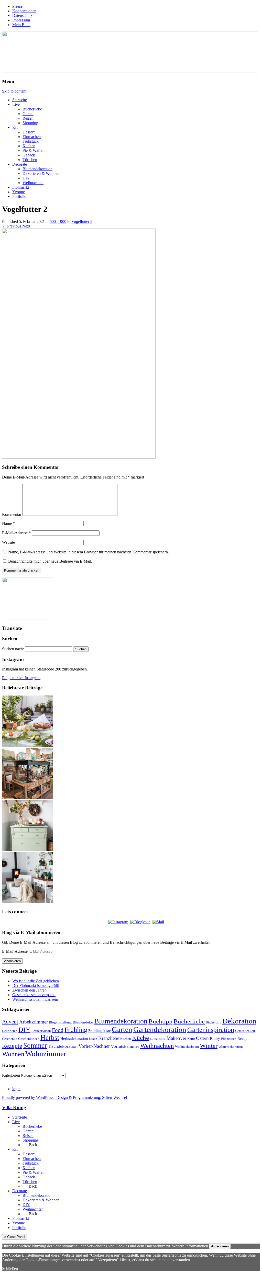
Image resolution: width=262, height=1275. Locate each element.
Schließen (10, 1268)
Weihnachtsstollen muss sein (35, 999)
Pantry (215, 1039)
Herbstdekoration (74, 1039)
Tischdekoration (63, 1046)
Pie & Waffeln (34, 150)
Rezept (242, 1039)
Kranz (93, 1039)
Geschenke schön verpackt (34, 995)
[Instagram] (118, 922)
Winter (208, 1045)
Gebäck (29, 155)
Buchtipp (160, 1021)
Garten (28, 113)
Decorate (19, 164)
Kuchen (29, 146)
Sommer (35, 1045)
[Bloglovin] (140, 922)
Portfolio (19, 196)
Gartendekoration (159, 1029)
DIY (26, 178)
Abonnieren (12, 961)
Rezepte (12, 1045)
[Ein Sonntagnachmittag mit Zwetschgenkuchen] (27, 745)
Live (16, 104)
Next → (28, 226)
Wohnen (13, 1054)
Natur (191, 1039)
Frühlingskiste (99, 1031)
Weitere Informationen (190, 1246)
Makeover (176, 1038)
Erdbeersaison (41, 1031)
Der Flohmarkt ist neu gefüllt (35, 985)
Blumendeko (83, 1022)
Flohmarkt (20, 187)
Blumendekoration (37, 169)
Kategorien (11, 1075)
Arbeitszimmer (33, 1021)
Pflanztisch (228, 1039)
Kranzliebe (108, 1038)
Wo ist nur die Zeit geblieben (35, 981)
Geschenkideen (28, 1039)
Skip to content (14, 91)
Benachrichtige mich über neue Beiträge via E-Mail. (50, 561)
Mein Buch (21, 24)
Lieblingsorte (158, 1039)
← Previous (11, 226)
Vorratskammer (125, 1046)
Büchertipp (213, 1022)
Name (8, 523)
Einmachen (32, 136)
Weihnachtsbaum (187, 1047)
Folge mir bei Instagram (21, 678)
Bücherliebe (32, 109)
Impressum (21, 20)
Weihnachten (33, 182)
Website (8, 542)
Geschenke (9, 1039)
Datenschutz (22, 15)
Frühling (75, 1029)
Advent (10, 1022)
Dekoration (239, 1021)
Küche (140, 1037)
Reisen (28, 118)
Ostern (202, 1038)
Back (32, 1145)
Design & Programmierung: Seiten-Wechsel (91, 1097)
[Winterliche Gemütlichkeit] (27, 902)
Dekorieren (9, 1031)
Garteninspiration (210, 1029)
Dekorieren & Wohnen (41, 173)
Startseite (19, 100)
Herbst (49, 1037)
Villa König (14, 1107)
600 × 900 (58, 221)
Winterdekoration (231, 1047)
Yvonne (18, 192)
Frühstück (31, 141)
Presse (17, 6)
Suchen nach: (13, 649)
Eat (15, 127)
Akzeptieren (220, 1246)
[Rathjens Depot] (27, 797)
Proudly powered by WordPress (27, 1097)
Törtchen (30, 159)
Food (57, 1030)
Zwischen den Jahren (29, 990)
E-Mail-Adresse (16, 533)
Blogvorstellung (60, 1022)
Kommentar (11, 514)
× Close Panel (14, 1237)
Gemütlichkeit (245, 1031)
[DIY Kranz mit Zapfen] (27, 849)
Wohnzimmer (45, 1054)
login (16, 1089)
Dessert (29, 132)
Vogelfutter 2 (81, 221)
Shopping (30, 123)
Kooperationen (24, 11)
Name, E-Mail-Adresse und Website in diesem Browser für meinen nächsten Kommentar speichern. (88, 552)
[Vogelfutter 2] (79, 457)
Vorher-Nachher (94, 1046)
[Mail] (158, 922)
